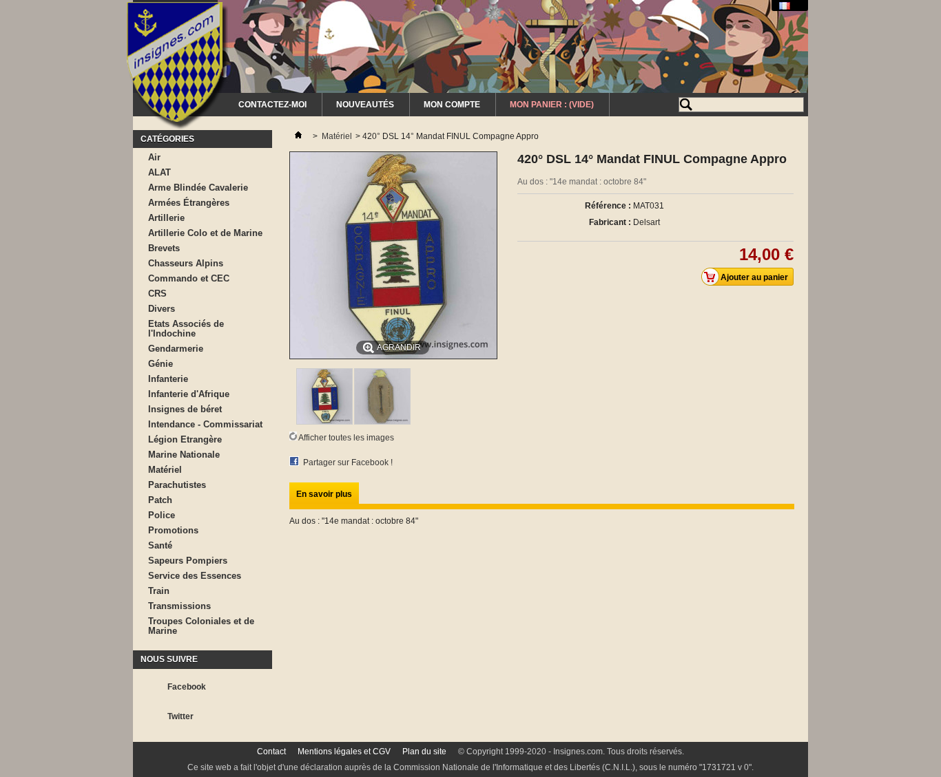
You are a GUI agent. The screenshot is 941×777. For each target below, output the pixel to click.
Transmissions (179, 606)
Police (161, 515)
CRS (157, 293)
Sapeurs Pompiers (187, 560)
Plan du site (424, 751)
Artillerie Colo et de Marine (205, 233)
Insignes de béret (185, 409)
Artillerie (166, 218)
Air (154, 157)
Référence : (608, 206)
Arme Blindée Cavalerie (198, 187)
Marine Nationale (184, 454)
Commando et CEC (188, 278)
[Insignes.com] (177, 67)
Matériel (165, 470)
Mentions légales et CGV (344, 751)
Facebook (186, 687)
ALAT (159, 172)
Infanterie (168, 379)
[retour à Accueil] (298, 136)
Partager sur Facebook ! (348, 462)
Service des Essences (194, 576)
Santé (160, 545)
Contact (271, 751)
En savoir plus (324, 494)
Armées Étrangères (188, 203)
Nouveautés (365, 104)
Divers (161, 309)
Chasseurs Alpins (185, 263)
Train (158, 591)
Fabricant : (610, 222)
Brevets (164, 248)
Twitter (180, 716)
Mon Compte (452, 104)
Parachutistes (177, 485)
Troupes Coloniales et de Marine (201, 626)
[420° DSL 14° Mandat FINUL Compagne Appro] (324, 422)
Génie (160, 364)
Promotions (173, 530)
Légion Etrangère (185, 439)
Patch (160, 500)
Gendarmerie (175, 348)
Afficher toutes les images (346, 438)
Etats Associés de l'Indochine (186, 329)
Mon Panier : (552, 104)
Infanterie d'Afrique (188, 394)
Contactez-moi (272, 104)
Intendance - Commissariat (205, 424)
